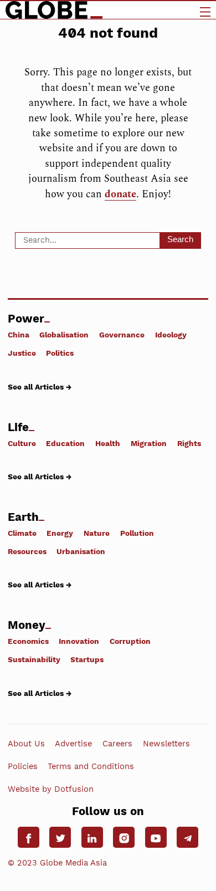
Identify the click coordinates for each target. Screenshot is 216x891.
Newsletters (166, 744)
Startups (87, 659)
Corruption (130, 641)
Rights (189, 443)
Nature (97, 533)
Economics (28, 641)
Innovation (79, 641)
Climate (22, 533)
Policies (23, 766)
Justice (22, 353)
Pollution (137, 533)
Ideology (171, 334)
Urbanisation (80, 551)
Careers (117, 744)
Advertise (73, 744)
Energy (60, 533)
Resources (27, 551)
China (18, 334)
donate (120, 194)
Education (65, 443)
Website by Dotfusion (51, 789)
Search (180, 239)
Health (107, 443)
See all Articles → (39, 386)
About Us (26, 744)
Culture (22, 443)
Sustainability (34, 659)
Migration (149, 443)
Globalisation (64, 334)
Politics (60, 353)
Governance (122, 334)
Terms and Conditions (91, 766)
